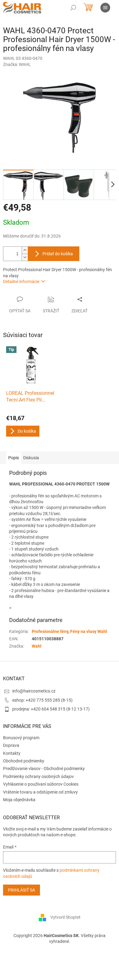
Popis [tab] (13, 457)
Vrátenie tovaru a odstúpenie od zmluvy (40, 792)
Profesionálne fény (50, 631)
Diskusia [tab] (31, 457)
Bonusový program (21, 737)
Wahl (36, 646)
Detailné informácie (21, 281)
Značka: (17, 64)
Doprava (11, 745)
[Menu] (105, 8)
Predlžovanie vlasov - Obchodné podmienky (44, 768)
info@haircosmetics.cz (34, 691)
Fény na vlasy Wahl (88, 631)
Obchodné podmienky (23, 760)
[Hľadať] (73, 8)
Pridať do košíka (57, 253)
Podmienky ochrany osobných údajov (38, 776)
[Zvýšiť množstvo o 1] (25, 250)
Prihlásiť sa (21, 890)
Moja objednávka (19, 799)
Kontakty (11, 753)
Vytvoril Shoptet (65, 916)
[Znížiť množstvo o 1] (25, 257)
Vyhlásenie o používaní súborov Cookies (40, 784)
